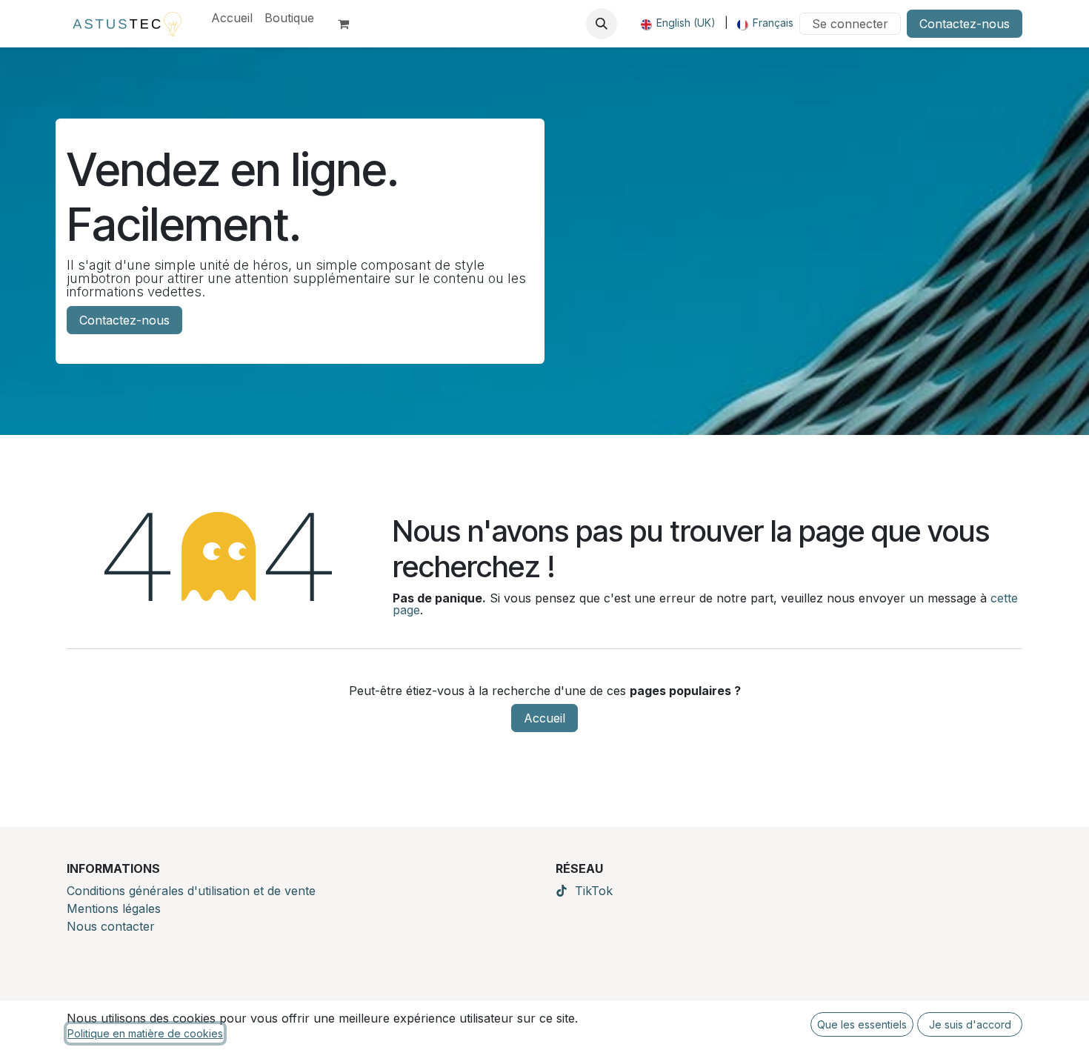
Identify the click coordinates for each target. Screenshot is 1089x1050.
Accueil (544, 718)
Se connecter (850, 23)
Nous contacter (111, 926)
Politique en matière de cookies (145, 1033)
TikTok (594, 890)
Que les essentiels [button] (862, 1024)
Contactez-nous (964, 23)
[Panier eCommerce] (349, 23)
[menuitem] (232, 18)
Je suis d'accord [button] (970, 1024)
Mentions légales (114, 908)
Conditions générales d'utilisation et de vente (191, 890)
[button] (601, 23)
